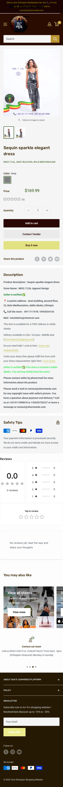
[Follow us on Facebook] (6, 751)
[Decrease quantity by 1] (28, 210)
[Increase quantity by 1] (47, 210)
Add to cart (31, 223)
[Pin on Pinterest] (43, 258)
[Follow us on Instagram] (12, 751)
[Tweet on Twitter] (50, 258)
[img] (12, 199)
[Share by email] (57, 258)
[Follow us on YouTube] (19, 751)
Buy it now (32, 245)
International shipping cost (18, 339)
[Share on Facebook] (37, 258)
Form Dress (49, 361)
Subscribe (14, 732)
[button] (44, 468)
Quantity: (9, 210)
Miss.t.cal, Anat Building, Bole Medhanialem (29, 162)
